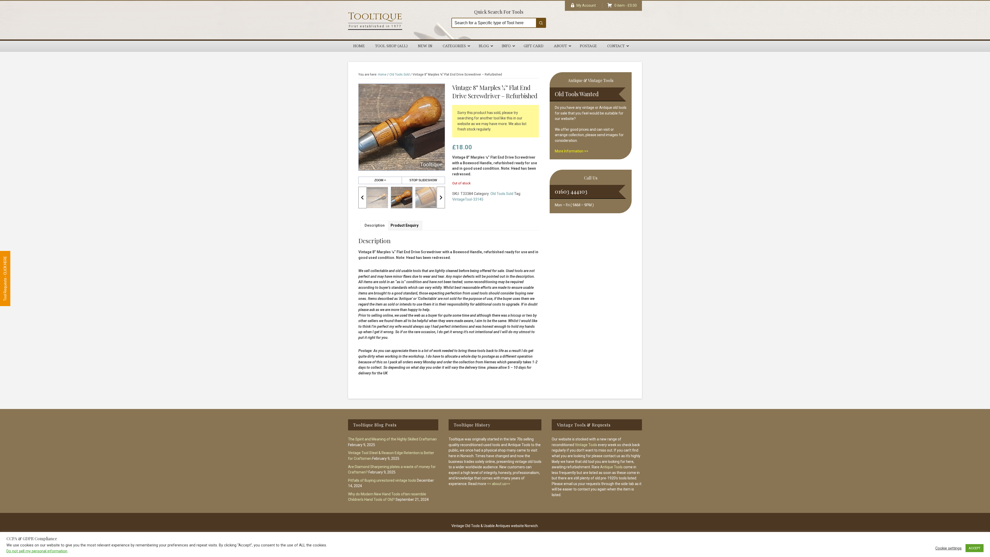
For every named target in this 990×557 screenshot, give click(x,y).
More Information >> (571, 151)
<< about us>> (498, 484)
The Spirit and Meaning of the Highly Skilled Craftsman (392, 439)
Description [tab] (375, 225)
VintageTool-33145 (467, 199)
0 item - (625, 5)
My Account (586, 5)
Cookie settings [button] (948, 548)
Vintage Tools (586, 445)
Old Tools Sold (399, 74)
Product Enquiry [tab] (404, 225)
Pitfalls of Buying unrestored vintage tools (382, 480)
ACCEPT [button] (974, 548)
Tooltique (375, 16)
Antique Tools (611, 467)
